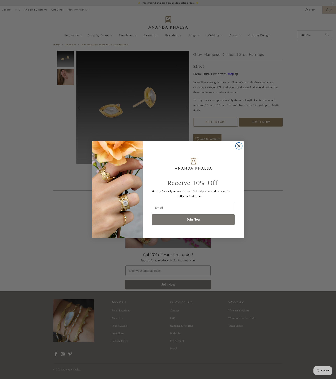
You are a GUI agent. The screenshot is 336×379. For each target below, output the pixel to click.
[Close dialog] (238, 145)
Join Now (193, 219)
